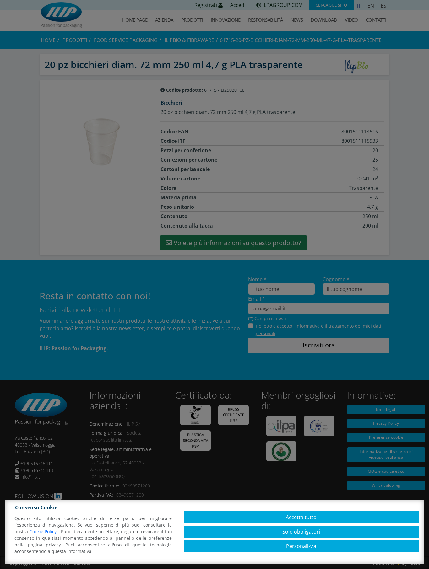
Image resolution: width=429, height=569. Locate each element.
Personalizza (301, 546)
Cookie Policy (44, 531)
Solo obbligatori (301, 531)
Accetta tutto (301, 517)
